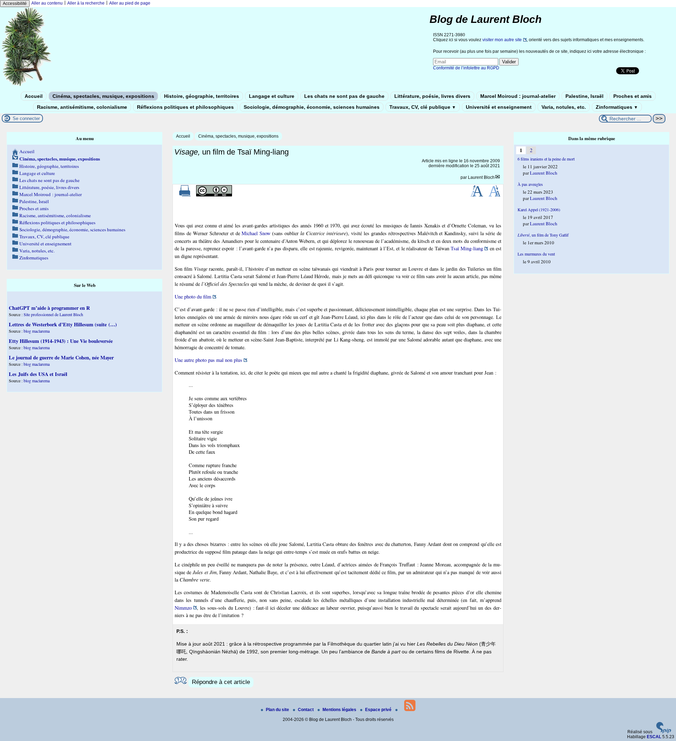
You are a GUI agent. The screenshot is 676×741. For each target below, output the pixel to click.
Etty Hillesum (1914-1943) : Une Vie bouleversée (61, 341)
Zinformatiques (617, 107)
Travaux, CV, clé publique (422, 107)
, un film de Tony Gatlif (543, 235)
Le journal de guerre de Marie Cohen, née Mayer (61, 357)
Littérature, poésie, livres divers (432, 96)
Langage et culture (271, 96)
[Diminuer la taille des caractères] (494, 195)
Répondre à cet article (221, 682)
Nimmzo (183, 607)
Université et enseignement (499, 107)
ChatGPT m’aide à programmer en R (49, 308)
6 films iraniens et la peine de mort (546, 159)
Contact (306, 709)
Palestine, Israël (584, 96)
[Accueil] (27, 85)
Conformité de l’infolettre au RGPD (466, 67)
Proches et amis (632, 96)
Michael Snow (256, 233)
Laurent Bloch (481, 177)
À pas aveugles (530, 184)
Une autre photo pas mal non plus (208, 360)
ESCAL (654, 736)
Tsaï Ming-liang (467, 248)
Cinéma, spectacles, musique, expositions (103, 96)
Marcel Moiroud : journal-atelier (518, 96)
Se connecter (26, 118)
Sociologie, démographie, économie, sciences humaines (312, 107)
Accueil (34, 96)
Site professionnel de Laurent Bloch (53, 314)
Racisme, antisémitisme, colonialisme (82, 107)
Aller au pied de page (129, 3)
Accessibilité (15, 3)
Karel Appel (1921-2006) (539, 209)
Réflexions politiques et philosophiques (185, 107)
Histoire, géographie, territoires (201, 96)
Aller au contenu (47, 3)
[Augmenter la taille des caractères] (476, 195)
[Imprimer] (184, 195)
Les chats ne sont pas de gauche (344, 96)
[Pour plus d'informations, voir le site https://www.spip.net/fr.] (663, 731)
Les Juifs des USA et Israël (38, 374)
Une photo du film (193, 296)
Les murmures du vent (536, 254)
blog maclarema (37, 331)
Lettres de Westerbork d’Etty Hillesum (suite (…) (63, 324)
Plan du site (278, 709)
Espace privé (379, 709)
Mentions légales (340, 709)
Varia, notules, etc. (564, 107)
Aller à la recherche (86, 3)
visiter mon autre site (502, 39)
